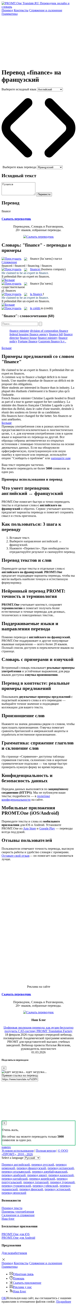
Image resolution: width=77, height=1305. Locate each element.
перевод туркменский (16, 1185)
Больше (7, 348)
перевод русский (42, 1164)
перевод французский (31, 1168)
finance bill (56, 334)
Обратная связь (23, 1274)
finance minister (19, 330)
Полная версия (46, 1150)
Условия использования (18, 1150)
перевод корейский (42, 1178)
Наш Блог (19, 1291)
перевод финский (31, 1189)
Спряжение (45, 10)
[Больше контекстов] (8, 280)
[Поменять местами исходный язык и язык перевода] (38, 163)
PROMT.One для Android (18, 1237)
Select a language (12, 1157)
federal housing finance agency (28, 334)
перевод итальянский (16, 1171)
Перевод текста (12, 1208)
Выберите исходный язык (19, 89)
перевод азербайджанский (49, 1171)
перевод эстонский (57, 1189)
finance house (28, 337)
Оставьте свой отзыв (15, 855)
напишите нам (60, 458)
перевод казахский (61, 1175)
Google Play (47, 828)
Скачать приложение (27, 1282)
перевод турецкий (62, 1182)
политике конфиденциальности (26, 797)
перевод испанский (61, 1168)
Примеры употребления (18, 1211)
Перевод (7, 10)
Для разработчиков (14, 1253)
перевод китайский (15, 1178)
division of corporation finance (49, 330)
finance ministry (48, 337)
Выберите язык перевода (19, 167)
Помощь (18, 1278)
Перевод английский (16, 1164)
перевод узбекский (45, 1185)
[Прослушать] (11, 258)
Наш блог (8, 1218)
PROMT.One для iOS (16, 1234)
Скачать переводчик (16, 219)
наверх (6, 1147)
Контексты (21, 10)
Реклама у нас (22, 1287)
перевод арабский (14, 1175)
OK (4, 1298)
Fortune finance (28, 341)
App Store (29, 828)
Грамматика (10, 13)
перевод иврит (37, 1175)
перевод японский (14, 1192)
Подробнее (63, 1301)
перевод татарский (36, 1182)
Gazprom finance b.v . (52, 341)
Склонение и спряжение (18, 1215)
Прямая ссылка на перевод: (20, 1075)
